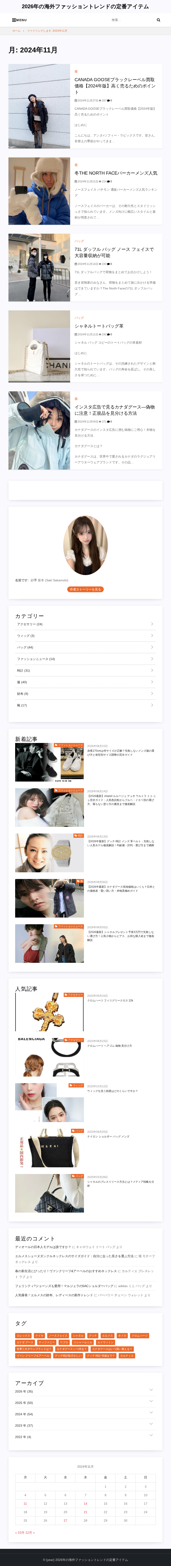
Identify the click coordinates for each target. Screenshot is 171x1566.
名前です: (22, 580)
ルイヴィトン (106, 1342)
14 (85, 1503)
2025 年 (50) (24, 1403)
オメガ (122, 1335)
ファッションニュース (35, 659)
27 (65, 1520)
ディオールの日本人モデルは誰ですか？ (43, 1247)
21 (85, 1512)
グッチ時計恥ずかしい (68, 1355)
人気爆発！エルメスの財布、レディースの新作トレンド (54, 1295)
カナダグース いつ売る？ (72, 1349)
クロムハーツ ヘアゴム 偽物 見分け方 (109, 1045)
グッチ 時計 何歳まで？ (101, 1355)
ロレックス (23, 1335)
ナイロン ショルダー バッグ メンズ (108, 1136)
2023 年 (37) (24, 1425)
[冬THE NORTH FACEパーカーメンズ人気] (39, 191)
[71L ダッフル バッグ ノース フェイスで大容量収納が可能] (39, 267)
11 (25, 1503)
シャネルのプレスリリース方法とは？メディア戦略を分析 (120, 1183)
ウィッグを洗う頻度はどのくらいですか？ (112, 1091)
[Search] (158, 20)
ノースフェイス (58, 1335)
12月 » (30, 1532)
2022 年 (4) (23, 1437)
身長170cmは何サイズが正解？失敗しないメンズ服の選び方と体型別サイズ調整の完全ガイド (120, 752)
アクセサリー (29, 624)
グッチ (93, 1335)
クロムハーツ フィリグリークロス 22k (110, 1000)
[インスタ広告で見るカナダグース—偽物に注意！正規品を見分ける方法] (39, 430)
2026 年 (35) (24, 1391)
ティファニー (47, 1342)
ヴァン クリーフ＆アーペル (33, 1355)
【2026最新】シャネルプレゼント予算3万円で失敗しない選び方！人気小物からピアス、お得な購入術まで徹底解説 (120, 936)
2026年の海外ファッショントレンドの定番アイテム (85, 6)
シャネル (78, 1335)
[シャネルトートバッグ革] (39, 346)
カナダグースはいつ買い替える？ (112, 1349)
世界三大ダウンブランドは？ (34, 1349)
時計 (23, 670)
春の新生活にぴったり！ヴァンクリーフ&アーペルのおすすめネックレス (66, 1271)
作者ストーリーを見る (85, 589)
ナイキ (39, 1335)
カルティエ (127, 1355)
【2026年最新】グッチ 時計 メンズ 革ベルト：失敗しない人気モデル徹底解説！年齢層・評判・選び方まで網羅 (120, 843)
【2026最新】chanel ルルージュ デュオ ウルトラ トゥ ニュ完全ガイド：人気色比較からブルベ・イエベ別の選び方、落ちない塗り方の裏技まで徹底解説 (121, 800)
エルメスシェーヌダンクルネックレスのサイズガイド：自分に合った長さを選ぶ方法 (74, 1256)
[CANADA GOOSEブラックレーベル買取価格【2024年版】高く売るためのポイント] (39, 106)
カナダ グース (25, 1342)
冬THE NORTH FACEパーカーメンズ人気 (116, 173)
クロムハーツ (140, 1335)
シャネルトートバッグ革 (99, 326)
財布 (22, 693)
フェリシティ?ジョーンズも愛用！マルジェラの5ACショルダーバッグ (64, 1286)
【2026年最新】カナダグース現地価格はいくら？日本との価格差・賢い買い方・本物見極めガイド (121, 888)
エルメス (107, 1335)
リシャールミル (82, 1342)
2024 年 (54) (24, 1414)
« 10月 (19, 1532)
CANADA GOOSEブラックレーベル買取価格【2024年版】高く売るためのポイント (115, 86)
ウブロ (64, 1342)
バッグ (79, 241)
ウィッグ (25, 636)
